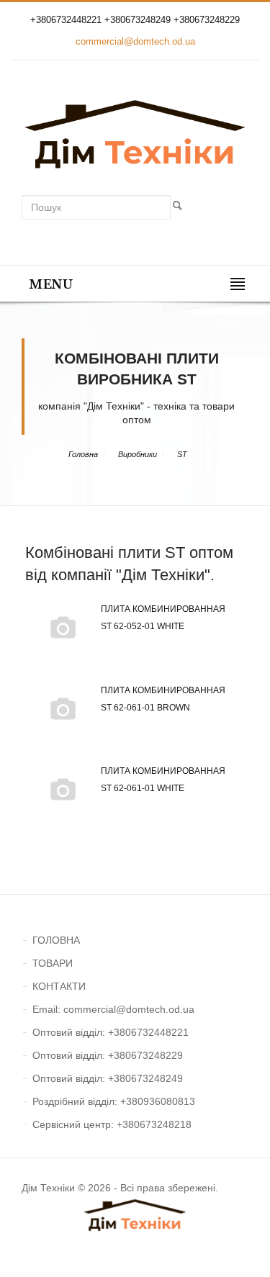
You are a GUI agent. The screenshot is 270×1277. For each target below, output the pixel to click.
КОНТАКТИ (59, 986)
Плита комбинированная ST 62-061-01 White (163, 779)
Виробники (137, 454)
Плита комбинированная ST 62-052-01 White (163, 617)
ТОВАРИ (52, 963)
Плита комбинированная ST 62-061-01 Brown (163, 699)
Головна (83, 454)
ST (182, 454)
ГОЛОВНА (56, 940)
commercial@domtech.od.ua (135, 41)
